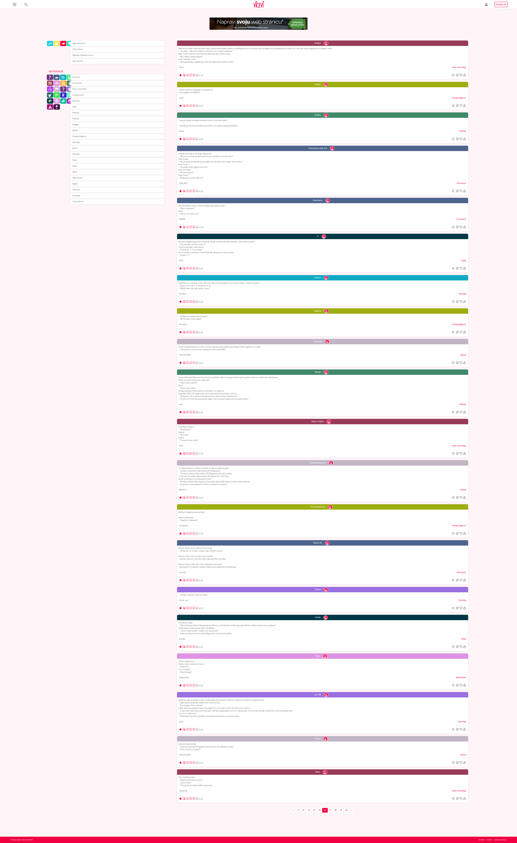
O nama (489, 840)
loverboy (183, 294)
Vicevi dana (77, 49)
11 (298, 810)
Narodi (75, 130)
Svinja (317, 739)
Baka (318, 772)
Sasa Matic (317, 200)
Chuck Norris (77, 201)
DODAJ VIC (501, 4)
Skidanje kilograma (318, 463)
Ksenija (182, 639)
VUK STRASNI (185, 355)
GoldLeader (184, 677)
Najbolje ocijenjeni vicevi (82, 55)
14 (314, 810)
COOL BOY (183, 183)
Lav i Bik (317, 695)
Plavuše (75, 113)
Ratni (74, 148)
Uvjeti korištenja (500, 840)
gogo (181, 721)
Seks (74, 107)
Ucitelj (317, 617)
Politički (75, 119)
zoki (181, 404)
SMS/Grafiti (77, 178)
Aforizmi (76, 190)
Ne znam (76, 77)
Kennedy (183, 324)
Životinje (76, 142)
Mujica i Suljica (318, 421)
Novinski (76, 101)
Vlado (181, 131)
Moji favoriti (77, 61)
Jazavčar (183, 791)
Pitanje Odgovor (79, 136)
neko (181, 446)
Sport (74, 166)
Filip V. (181, 67)
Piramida (76, 196)
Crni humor (77, 83)
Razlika (318, 115)
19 (341, 810)
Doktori (318, 278)
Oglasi (75, 184)
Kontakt (482, 840)
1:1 (318, 236)
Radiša (318, 84)
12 (303, 810)
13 (309, 810)
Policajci (76, 154)
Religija (75, 124)
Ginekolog (317, 341)
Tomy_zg (183, 600)
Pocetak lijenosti (317, 507)
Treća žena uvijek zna (317, 148)
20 (346, 810)
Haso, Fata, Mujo (79, 89)
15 (320, 810)
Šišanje (318, 372)
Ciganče (317, 311)
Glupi (74, 160)
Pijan (318, 656)
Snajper (317, 43)
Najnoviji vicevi (78, 43)
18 (336, 810)
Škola (74, 172)
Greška (318, 589)
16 (325, 810)
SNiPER (182, 219)
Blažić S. (182, 490)
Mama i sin (317, 543)
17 (330, 810)
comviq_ (183, 572)
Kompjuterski (78, 95)
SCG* (181, 260)
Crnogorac (183, 526)
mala (181, 98)
